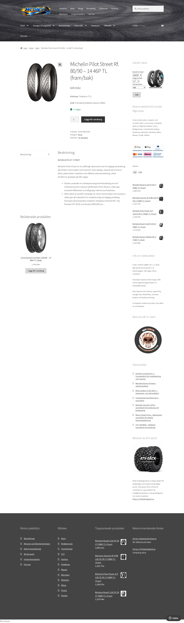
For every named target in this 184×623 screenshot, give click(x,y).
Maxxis (64, 569)
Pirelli (64, 590)
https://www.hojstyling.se (144, 538)
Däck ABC (78, 25)
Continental (66, 548)
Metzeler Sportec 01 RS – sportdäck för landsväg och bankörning (147, 408)
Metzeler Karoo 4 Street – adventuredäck (146, 384)
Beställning (91, 8)
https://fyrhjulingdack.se (143, 499)
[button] (60, 64)
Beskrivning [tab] (25, 154)
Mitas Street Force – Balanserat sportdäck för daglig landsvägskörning (149, 418)
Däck (22, 25)
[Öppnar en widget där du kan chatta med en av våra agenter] (173, 618)
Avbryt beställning (32, 548)
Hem (25, 48)
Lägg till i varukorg (93, 119)
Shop (31, 48)
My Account (29, 554)
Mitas (63, 585)
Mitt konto (63, 14)
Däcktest (95, 25)
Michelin (84, 138)
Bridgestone (67, 543)
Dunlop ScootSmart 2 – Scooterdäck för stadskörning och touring (148, 376)
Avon (63, 538)
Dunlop (64, 559)
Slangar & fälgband (42, 25)
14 (79, 138)
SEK (134, 172)
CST (63, 554)
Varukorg (114, 8)
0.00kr (139, 25)
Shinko (64, 595)
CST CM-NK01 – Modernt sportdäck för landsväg (145, 426)
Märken (107, 25)
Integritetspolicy (78, 14)
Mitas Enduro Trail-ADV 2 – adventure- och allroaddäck (147, 392)
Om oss (91, 14)
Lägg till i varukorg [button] (36, 271)
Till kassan (103, 8)
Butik (72, 8)
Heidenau (65, 564)
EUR (140, 172)
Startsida (63, 8)
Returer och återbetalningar (37, 543)
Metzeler (65, 575)
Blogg (80, 8)
